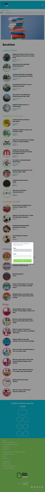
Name (14, 248)
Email (14, 254)
